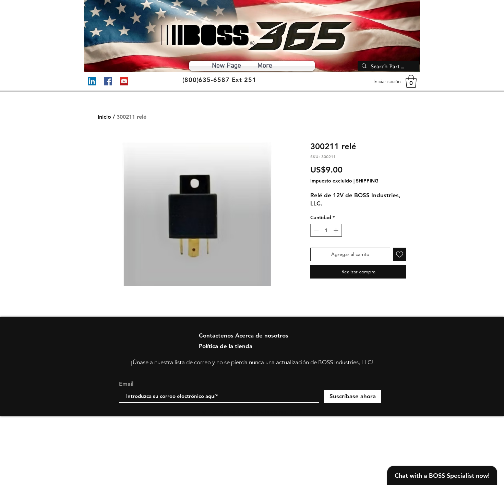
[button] (411, 81)
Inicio (104, 117)
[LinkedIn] (92, 81)
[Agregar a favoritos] (399, 254)
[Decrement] (315, 230)
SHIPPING (367, 181)
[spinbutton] (326, 230)
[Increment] (336, 230)
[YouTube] (124, 81)
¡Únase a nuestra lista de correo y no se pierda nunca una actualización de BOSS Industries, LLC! (252, 362)
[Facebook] (108, 81)
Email (126, 384)
